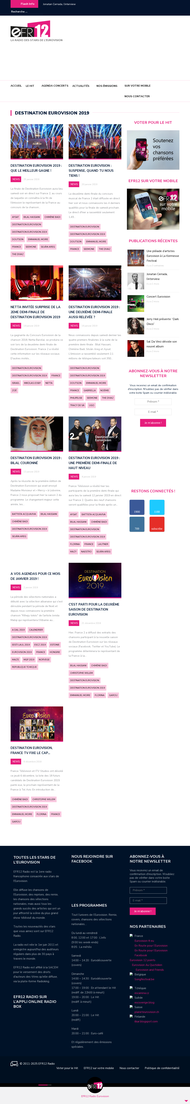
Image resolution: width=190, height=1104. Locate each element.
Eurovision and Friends (147, 970)
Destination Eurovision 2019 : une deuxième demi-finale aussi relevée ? (94, 312)
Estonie (54, 644)
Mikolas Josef (32, 383)
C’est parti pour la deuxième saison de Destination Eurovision (94, 609)
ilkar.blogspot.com (146, 1021)
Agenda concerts (55, 86)
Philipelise (76, 397)
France (16, 246)
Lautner (103, 544)
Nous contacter (137, 96)
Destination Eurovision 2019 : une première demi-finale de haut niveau (94, 463)
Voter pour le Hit (67, 1068)
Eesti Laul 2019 (21, 644)
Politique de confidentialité (162, 1068)
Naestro (86, 551)
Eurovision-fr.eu (144, 941)
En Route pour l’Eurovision (151, 946)
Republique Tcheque (24, 667)
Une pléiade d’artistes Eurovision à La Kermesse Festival (163, 256)
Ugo (91, 405)
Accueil (16, 86)
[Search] (40, 11)
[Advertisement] (133, 48)
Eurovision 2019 (22, 652)
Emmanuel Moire (38, 239)
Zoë (14, 390)
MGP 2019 (29, 659)
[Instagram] (171, 12)
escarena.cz (142, 993)
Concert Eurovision (54, 4)
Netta (49, 383)
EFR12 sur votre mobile (99, 1068)
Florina (75, 544)
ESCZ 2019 (40, 644)
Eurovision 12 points (142, 960)
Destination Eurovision (26, 224)
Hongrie (55, 652)
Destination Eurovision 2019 (29, 231)
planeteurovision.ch (147, 1012)
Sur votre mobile (137, 86)
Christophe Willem (81, 673)
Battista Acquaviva (24, 514)
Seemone (31, 246)
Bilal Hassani (32, 217)
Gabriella (90, 390)
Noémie (104, 390)
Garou (113, 695)
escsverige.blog (144, 1002)
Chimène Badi (52, 217)
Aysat (15, 217)
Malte (15, 659)
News (16, 179)
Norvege (44, 659)
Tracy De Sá (77, 405)
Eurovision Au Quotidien (146, 965)
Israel (15, 383)
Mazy (73, 551)
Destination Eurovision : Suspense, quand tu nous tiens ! (91, 171)
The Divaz (18, 254)
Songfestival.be (144, 979)
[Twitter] (176, 12)
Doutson (17, 239)
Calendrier (36, 629)
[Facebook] (165, 12)
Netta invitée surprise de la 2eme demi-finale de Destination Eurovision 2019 (35, 312)
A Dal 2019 (18, 629)
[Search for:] (22, 11)
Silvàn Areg (48, 246)
